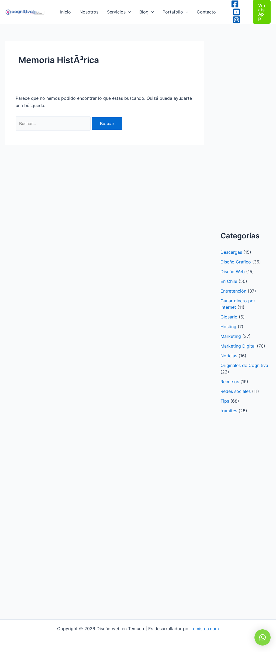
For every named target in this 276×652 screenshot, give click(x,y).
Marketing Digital (238, 346)
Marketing (230, 336)
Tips (224, 401)
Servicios (116, 12)
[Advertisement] (248, 139)
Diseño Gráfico (235, 262)
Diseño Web (232, 271)
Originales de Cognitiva (244, 365)
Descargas (231, 252)
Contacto (206, 12)
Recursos (229, 381)
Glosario (228, 317)
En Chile (228, 281)
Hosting (228, 326)
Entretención (233, 291)
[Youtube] (236, 12)
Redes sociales (235, 391)
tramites (228, 410)
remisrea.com (205, 628)
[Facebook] (235, 4)
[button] (128, 12)
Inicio (65, 12)
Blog (144, 12)
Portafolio (173, 12)
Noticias (228, 355)
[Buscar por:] (54, 123)
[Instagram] (236, 20)
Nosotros (89, 12)
